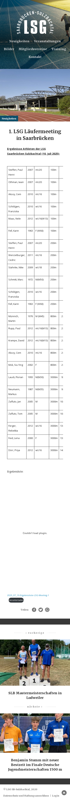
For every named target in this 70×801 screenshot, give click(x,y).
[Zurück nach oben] (64, 792)
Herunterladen (16, 600)
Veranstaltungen (47, 41)
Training (58, 49)
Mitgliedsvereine (32, 49)
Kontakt (35, 57)
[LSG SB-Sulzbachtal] (35, 22)
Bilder (9, 49)
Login (55, 795)
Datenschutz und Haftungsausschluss (26, 795)
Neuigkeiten (19, 41)
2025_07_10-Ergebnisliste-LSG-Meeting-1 (28, 595)
